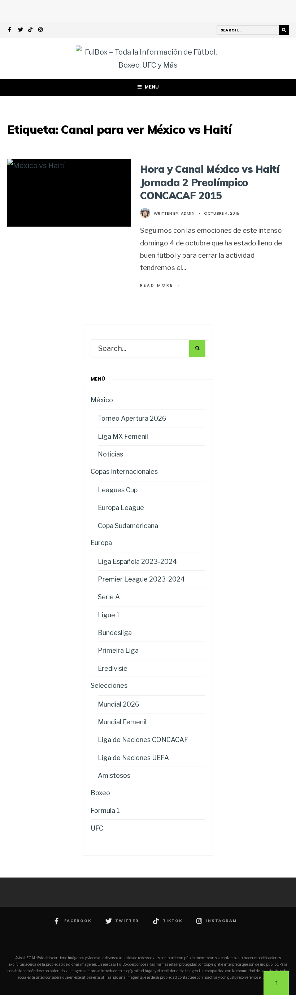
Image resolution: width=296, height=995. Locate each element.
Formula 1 (105, 810)
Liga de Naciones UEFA (133, 758)
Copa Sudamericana (128, 525)
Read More (161, 285)
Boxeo (100, 793)
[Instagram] (41, 30)
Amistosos (114, 775)
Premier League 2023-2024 (141, 579)
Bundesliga (115, 632)
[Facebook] (10, 30)
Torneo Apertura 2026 (132, 418)
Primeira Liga (118, 650)
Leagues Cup (118, 490)
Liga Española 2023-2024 (137, 561)
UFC (97, 828)
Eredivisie (112, 668)
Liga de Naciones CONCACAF (143, 739)
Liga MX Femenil (123, 436)
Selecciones (109, 685)
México (102, 400)
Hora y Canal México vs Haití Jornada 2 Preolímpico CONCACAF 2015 (209, 182)
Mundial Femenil (122, 722)
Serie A (109, 597)
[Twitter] (21, 30)
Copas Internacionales (124, 471)
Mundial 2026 (118, 704)
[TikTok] (31, 30)
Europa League (121, 507)
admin (188, 213)
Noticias (110, 454)
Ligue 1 (109, 615)
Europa (101, 542)
